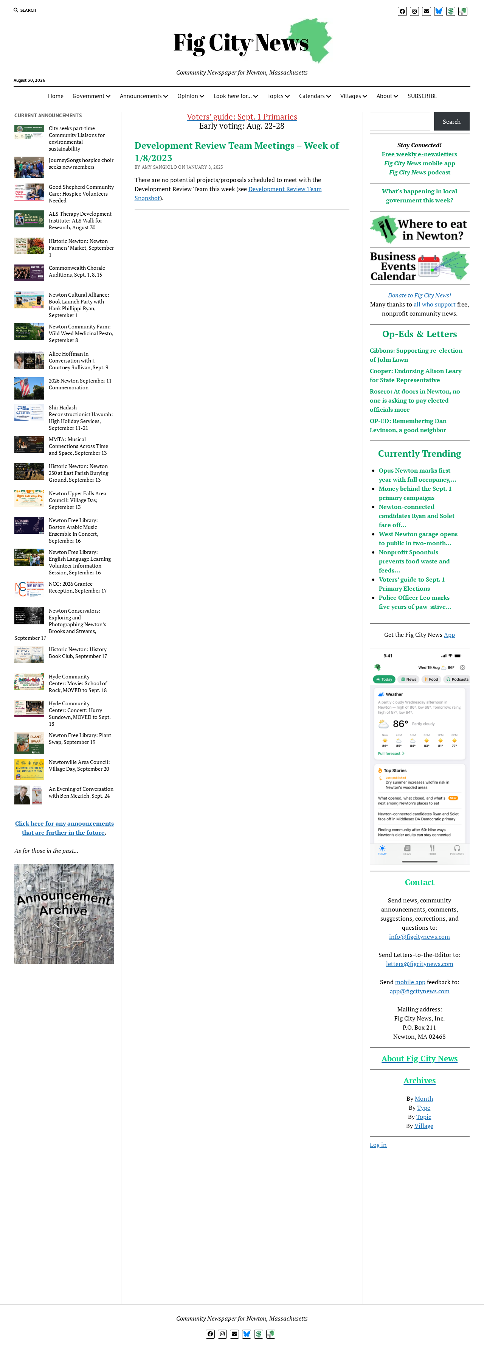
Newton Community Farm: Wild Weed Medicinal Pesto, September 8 (81, 333)
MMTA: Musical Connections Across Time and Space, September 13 (78, 446)
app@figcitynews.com (420, 991)
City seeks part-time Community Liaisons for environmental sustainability (77, 138)
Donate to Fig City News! (419, 295)
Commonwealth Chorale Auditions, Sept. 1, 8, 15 (77, 271)
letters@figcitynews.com (419, 964)
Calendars (312, 96)
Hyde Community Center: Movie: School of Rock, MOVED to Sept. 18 (78, 683)
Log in (378, 1144)
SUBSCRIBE (422, 96)
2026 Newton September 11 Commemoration (80, 384)
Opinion (187, 96)
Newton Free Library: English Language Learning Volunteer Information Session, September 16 (80, 562)
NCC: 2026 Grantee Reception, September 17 (78, 587)
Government (88, 96)
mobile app (410, 982)
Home (56, 96)
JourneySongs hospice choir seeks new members (81, 163)
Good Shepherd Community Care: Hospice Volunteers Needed (81, 194)
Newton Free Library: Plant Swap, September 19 (80, 738)
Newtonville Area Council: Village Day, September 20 (79, 765)
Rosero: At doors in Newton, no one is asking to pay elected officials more (415, 400)
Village (423, 1126)
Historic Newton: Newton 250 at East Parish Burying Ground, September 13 (78, 473)
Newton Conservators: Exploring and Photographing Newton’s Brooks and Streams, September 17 (60, 624)
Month (424, 1098)
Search (452, 121)
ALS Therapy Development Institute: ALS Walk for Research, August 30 (80, 220)
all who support (435, 304)
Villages (350, 96)
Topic (423, 1116)
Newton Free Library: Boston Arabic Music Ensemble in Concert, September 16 (73, 530)
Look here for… (233, 96)
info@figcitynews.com (419, 936)
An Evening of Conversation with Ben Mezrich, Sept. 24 (81, 792)
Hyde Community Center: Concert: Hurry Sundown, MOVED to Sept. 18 (79, 713)
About (384, 96)
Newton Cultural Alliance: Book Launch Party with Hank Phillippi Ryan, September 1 (79, 305)
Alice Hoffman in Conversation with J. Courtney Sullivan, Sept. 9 (78, 360)
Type (423, 1107)
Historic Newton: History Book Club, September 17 (78, 653)
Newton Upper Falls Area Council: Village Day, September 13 (77, 500)
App (449, 634)
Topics (275, 96)
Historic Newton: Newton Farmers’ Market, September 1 (81, 248)
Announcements (141, 96)
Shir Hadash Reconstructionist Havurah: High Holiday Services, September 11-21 (81, 417)
